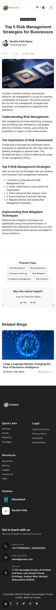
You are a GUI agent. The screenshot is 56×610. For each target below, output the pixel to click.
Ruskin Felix (19, 510)
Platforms (7, 437)
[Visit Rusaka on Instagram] (17, 603)
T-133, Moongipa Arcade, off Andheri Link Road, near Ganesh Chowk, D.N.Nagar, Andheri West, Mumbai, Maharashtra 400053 (31, 575)
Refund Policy (39, 442)
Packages (7, 442)
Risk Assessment (38, 268)
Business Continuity (18, 273)
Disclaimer (37, 438)
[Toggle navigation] (51, 8)
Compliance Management (19, 279)
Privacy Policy (39, 433)
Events (5, 433)
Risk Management (17, 268)
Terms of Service (40, 429)
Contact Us (7, 474)
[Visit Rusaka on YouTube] (37, 603)
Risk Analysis (42, 279)
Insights (6, 470)
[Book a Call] (6, 604)
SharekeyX (18, 499)
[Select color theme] (43, 7)
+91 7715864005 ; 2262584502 (28, 548)
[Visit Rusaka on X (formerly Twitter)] (23, 603)
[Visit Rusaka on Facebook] (10, 603)
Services (6, 428)
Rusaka (36, 597)
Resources (7, 461)
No (31, 302)
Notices (6, 465)
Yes (25, 302)
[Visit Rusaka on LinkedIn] (30, 603)
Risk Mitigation (39, 273)
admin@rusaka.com (22, 559)
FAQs (4, 478)
